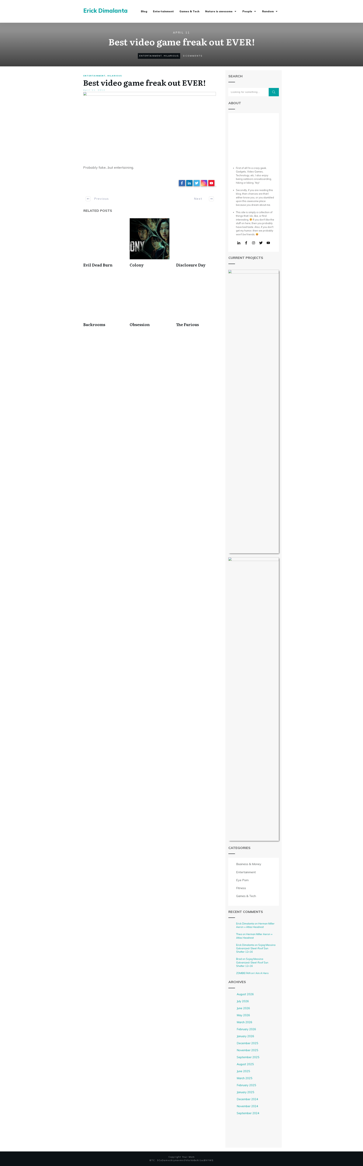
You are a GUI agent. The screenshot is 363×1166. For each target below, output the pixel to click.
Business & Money (248, 864)
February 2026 (246, 1029)
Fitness (241, 888)
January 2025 (245, 1092)
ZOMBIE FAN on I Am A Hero (252, 973)
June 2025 (243, 1071)
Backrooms (94, 324)
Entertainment (150, 55)
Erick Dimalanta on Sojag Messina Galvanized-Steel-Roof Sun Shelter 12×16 (255, 948)
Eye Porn (242, 880)
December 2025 (247, 1043)
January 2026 (245, 1036)
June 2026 (243, 1008)
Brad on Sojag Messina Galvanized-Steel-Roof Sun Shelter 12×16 (252, 962)
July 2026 (243, 1001)
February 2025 (246, 1085)
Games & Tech (246, 896)
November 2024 (247, 1106)
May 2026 (243, 1015)
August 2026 (245, 994)
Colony (137, 265)
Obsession (140, 324)
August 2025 (245, 1064)
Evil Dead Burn (97, 265)
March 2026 (244, 1022)
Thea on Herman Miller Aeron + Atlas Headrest (254, 936)
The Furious (187, 324)
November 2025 (247, 1050)
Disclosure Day (191, 265)
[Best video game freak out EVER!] (149, 126)
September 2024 (248, 1113)
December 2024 (247, 1099)
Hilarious (171, 55)
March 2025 (244, 1078)
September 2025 (248, 1057)
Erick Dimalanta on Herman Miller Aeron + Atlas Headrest (255, 925)
